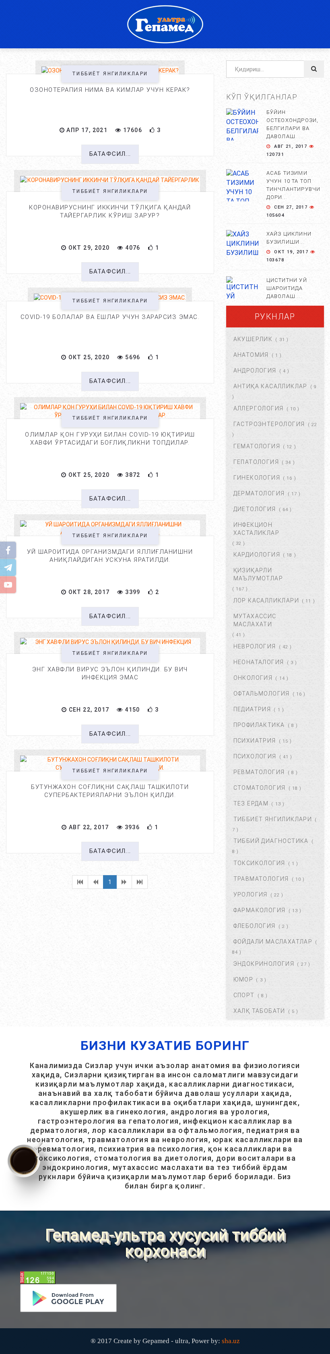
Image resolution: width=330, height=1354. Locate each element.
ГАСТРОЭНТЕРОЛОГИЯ (269, 424)
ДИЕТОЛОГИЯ (254, 509)
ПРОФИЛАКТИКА (259, 725)
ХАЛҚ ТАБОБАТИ (259, 1011)
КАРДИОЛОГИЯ (256, 554)
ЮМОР (243, 979)
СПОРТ (244, 995)
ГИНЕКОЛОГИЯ (256, 477)
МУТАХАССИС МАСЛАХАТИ (254, 620)
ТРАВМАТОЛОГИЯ (261, 879)
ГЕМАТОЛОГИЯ (256, 446)
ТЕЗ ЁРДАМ (251, 803)
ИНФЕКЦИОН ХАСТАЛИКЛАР (256, 529)
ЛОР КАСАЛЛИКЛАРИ (266, 600)
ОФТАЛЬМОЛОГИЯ (261, 693)
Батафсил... (110, 153)
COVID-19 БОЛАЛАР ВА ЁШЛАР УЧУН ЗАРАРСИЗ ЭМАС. (110, 317)
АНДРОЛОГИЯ (254, 370)
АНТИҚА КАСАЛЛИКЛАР (270, 386)
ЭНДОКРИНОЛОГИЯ (264, 964)
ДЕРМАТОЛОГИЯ (259, 493)
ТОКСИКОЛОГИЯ (259, 863)
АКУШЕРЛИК (253, 339)
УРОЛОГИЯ (250, 894)
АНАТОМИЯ (251, 355)
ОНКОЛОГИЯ (253, 678)
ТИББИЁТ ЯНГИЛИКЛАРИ (110, 74)
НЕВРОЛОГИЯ (254, 646)
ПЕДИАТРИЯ (252, 709)
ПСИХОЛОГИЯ (254, 756)
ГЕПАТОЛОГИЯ (256, 462)
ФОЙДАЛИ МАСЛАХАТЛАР (273, 941)
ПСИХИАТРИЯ (254, 740)
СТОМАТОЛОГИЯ (259, 788)
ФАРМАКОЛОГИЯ (259, 910)
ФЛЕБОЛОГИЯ (254, 926)
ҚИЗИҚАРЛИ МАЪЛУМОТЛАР (258, 574)
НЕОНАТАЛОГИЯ (258, 662)
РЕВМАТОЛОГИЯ (259, 772)
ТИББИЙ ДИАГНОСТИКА (271, 841)
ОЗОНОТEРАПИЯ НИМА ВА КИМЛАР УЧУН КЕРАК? (110, 89)
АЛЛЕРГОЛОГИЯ (258, 408)
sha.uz (231, 1341)
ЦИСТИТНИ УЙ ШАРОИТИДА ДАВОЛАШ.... (286, 288)
